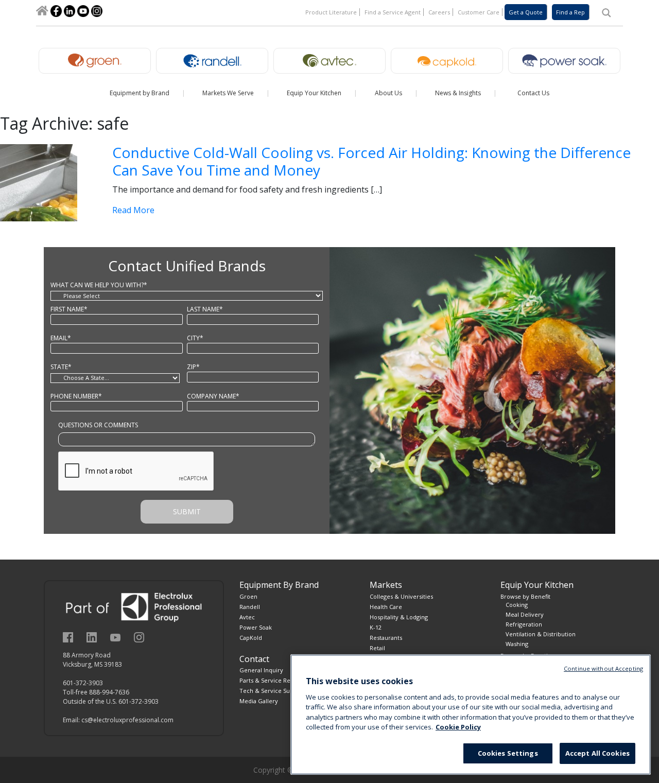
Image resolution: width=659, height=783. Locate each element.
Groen (248, 596)
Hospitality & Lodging (399, 617)
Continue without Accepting (603, 668)
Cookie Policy (458, 727)
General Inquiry (261, 670)
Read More (133, 210)
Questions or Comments (98, 425)
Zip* (193, 366)
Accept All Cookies (597, 753)
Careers (439, 12)
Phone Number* (76, 396)
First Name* (69, 309)
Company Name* (213, 396)
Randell (249, 607)
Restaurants (386, 637)
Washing (517, 644)
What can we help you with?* (98, 285)
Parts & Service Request (272, 680)
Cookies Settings (508, 753)
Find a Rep (570, 12)
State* (61, 366)
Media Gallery (258, 701)
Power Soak (255, 627)
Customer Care (478, 12)
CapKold (250, 637)
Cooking (517, 604)
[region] (470, 714)
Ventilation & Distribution (541, 634)
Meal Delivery (525, 614)
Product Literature (331, 12)
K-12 (375, 627)
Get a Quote (526, 12)
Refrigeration (524, 624)
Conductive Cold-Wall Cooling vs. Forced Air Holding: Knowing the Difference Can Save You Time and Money (371, 161)
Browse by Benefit (525, 596)
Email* (60, 338)
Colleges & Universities (401, 596)
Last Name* (205, 309)
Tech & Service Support (272, 690)
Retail (377, 648)
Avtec (247, 617)
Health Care (386, 607)
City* (195, 338)
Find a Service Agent (393, 12)
